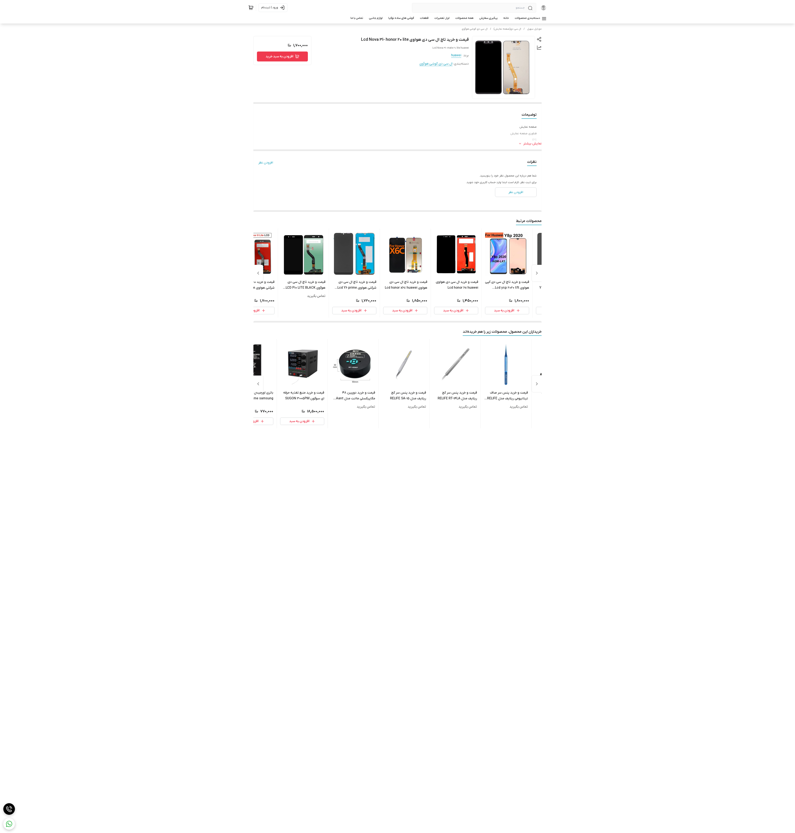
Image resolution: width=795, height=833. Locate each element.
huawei (456, 55)
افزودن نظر (265, 163)
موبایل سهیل (534, 29)
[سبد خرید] (250, 7)
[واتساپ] (9, 824)
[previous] (537, 273)
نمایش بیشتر (532, 144)
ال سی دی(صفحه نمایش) (507, 29)
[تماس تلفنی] (9, 809)
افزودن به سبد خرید (279, 56)
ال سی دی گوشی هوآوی (475, 29)
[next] (258, 273)
